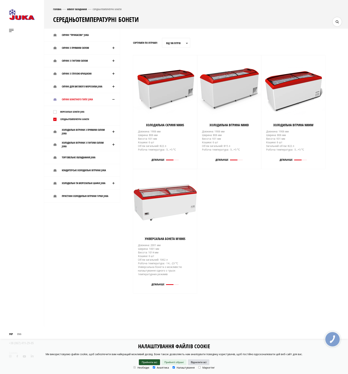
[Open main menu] (11, 30)
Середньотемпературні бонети (74, 119)
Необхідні (143, 367)
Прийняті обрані (174, 362)
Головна (57, 9)
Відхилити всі (198, 362)
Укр (11, 334)
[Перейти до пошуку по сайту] (337, 21)
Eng (19, 334)
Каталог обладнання (77, 9)
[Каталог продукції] (343, 10)
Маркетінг (208, 367)
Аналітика (162, 367)
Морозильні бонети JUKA (72, 111)
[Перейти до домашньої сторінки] (22, 14)
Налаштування (185, 367)
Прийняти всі (149, 362)
